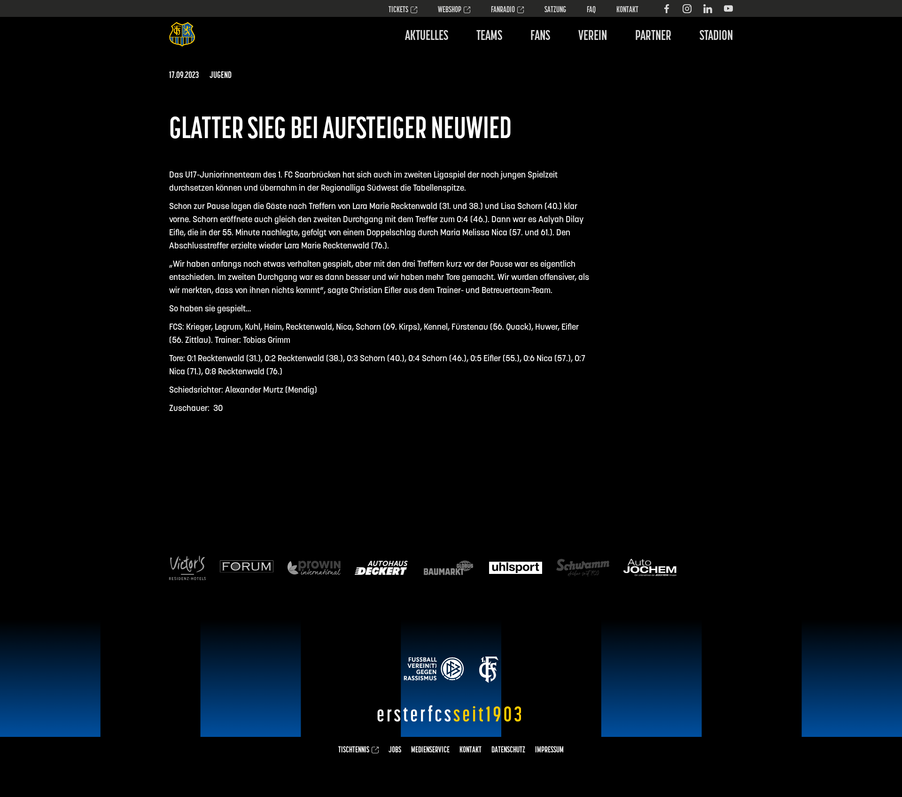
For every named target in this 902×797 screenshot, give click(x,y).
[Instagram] (687, 8)
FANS (540, 36)
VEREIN (592, 36)
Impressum (549, 750)
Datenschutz (508, 750)
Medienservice (430, 750)
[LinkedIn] (707, 8)
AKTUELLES (426, 36)
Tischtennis (353, 750)
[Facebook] (666, 8)
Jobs (395, 750)
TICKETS (398, 10)
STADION (716, 36)
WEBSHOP (449, 10)
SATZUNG (555, 10)
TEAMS (489, 36)
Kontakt (627, 10)
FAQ (591, 10)
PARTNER (653, 36)
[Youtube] (728, 8)
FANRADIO (503, 10)
